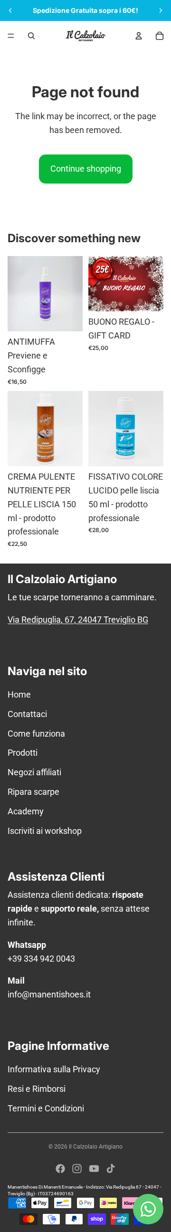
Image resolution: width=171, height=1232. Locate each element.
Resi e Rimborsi (37, 1089)
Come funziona (36, 734)
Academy (26, 811)
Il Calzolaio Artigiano (96, 1146)
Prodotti (23, 753)
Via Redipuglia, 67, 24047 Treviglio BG (78, 620)
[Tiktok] (110, 1168)
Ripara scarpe (33, 792)
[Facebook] (60, 1168)
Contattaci (27, 714)
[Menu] (11, 36)
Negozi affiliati (34, 772)
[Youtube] (94, 1168)
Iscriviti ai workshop (45, 831)
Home (19, 694)
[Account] (138, 35)
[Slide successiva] (160, 10)
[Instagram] (77, 1168)
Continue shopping (85, 169)
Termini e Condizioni (46, 1108)
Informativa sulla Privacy (54, 1069)
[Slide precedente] (10, 10)
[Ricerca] (31, 35)
